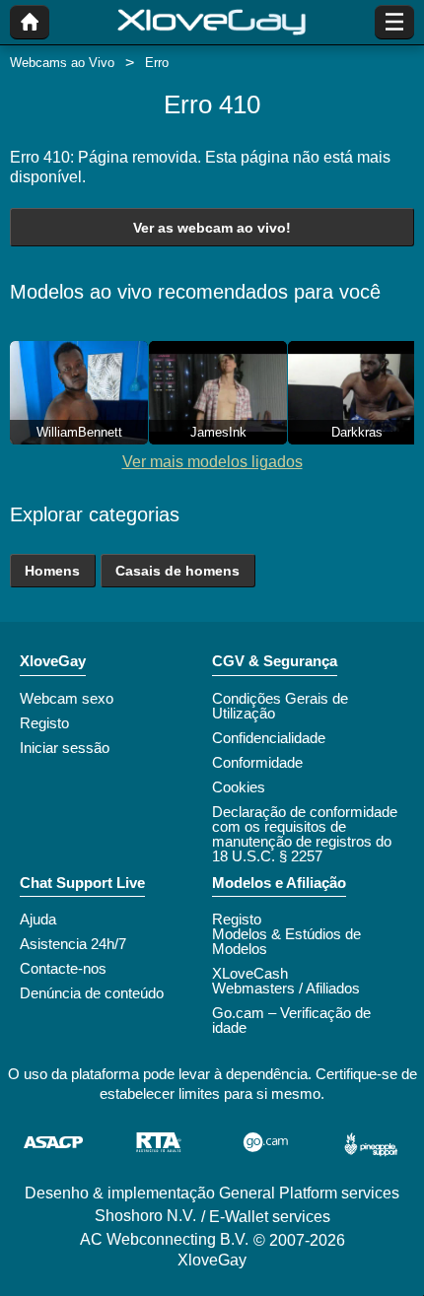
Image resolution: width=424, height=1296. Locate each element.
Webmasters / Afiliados (286, 988)
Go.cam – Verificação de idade (291, 1020)
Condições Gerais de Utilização (280, 705)
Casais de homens (177, 571)
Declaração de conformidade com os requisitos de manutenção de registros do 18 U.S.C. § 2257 (304, 833)
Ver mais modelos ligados (212, 461)
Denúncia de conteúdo (92, 993)
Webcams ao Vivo (62, 62)
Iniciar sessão (64, 747)
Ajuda (38, 919)
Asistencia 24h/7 (73, 943)
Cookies (238, 787)
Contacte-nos (63, 968)
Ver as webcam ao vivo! (212, 228)
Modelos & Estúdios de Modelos (286, 941)
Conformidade (257, 762)
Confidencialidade (268, 737)
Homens (52, 571)
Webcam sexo (66, 698)
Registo (44, 723)
